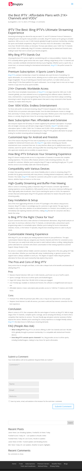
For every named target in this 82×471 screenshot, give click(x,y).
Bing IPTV (35, 30)
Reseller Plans (56, 464)
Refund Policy (43, 466)
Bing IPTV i (42, 92)
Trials (21, 464)
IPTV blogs (31, 22)
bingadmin (13, 22)
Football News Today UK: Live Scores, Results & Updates (26, 439)
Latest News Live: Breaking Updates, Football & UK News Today (29, 432)
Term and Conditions (27, 466)
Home (14, 464)
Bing (46, 211)
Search (70, 423)
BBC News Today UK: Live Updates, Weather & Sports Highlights (29, 445)
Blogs (66, 464)
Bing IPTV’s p (12, 75)
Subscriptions (30, 464)
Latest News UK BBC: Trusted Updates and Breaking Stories (27, 442)
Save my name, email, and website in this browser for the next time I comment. (36, 401)
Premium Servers (43, 464)
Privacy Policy (54, 466)
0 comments (41, 22)
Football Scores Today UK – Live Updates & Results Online (27, 436)
